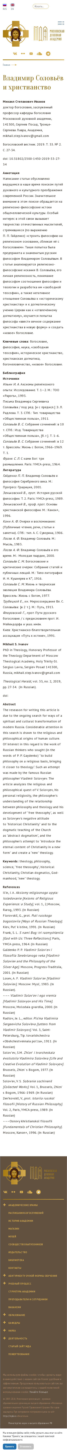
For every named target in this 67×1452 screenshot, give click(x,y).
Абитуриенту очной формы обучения (32, 1275)
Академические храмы (23, 1205)
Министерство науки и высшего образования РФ (30, 1423)
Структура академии (21, 1291)
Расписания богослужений (25, 1213)
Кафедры (14, 1323)
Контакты (14, 1268)
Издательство (17, 1252)
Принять (9, 1446)
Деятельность (17, 1338)
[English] (12, 4)
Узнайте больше (38, 1392)
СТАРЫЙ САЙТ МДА (19, 1346)
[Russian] (4, 4)
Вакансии (14, 1307)
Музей (12, 1236)
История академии (20, 1220)
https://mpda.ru (10, 1416)
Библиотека (16, 1260)
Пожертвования (18, 1354)
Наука (12, 1330)
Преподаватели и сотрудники (28, 1299)
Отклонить (25, 1446)
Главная (6, 64)
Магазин (13, 1228)
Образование (16, 1315)
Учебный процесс (19, 1283)
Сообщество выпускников (25, 1244)
